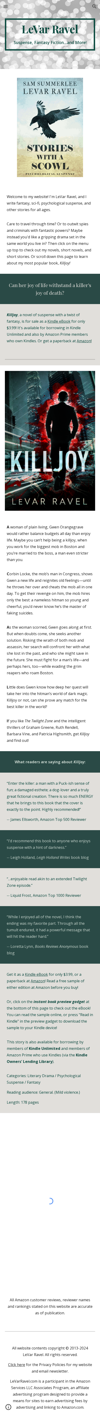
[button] (5, 6)
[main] (50, 34)
